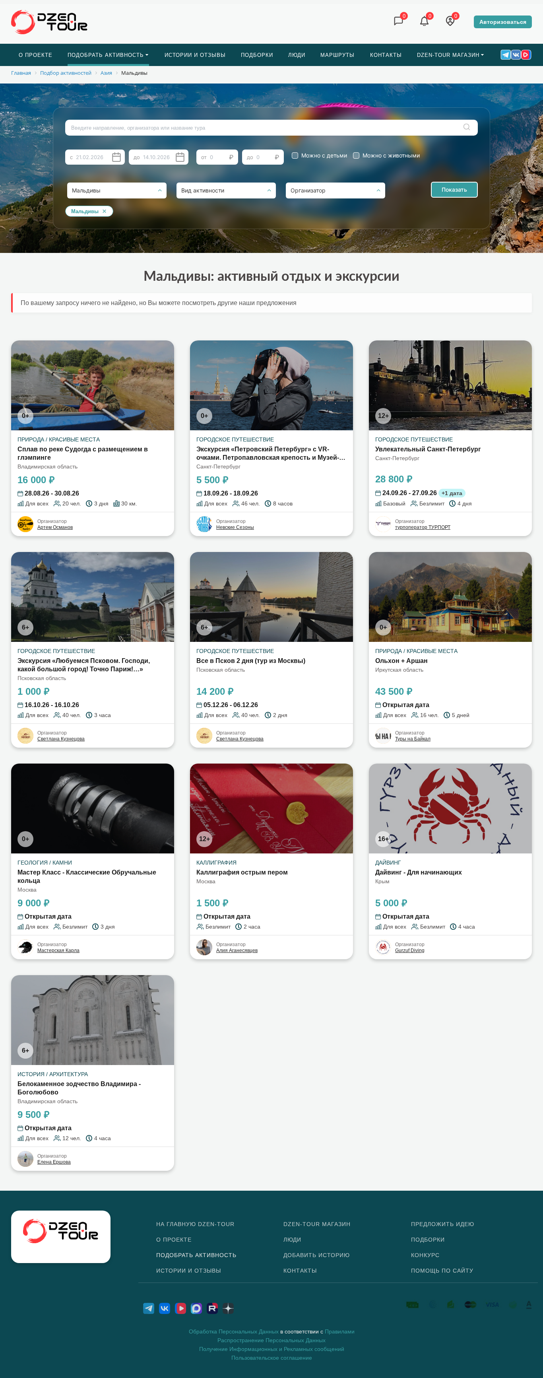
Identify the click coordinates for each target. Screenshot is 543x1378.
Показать (454, 189)
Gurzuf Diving (410, 950)
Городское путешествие (235, 439)
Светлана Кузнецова (61, 739)
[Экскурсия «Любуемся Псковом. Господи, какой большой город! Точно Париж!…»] (92, 597)
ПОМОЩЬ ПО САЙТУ (442, 1270)
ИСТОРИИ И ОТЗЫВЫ (188, 1270)
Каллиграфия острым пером (242, 872)
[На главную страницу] (49, 21)
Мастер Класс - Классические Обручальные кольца (86, 876)
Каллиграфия (216, 862)
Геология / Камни (44, 862)
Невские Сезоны (235, 527)
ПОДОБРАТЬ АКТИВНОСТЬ (196, 1255)
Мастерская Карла (58, 950)
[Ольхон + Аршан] (450, 597)
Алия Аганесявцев (237, 950)
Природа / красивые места (58, 439)
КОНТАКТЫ (300, 1270)
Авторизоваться (502, 22)
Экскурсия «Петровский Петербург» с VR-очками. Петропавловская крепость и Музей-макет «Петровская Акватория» (267, 454)
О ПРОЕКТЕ (174, 1239)
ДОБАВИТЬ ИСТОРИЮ (316, 1255)
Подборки (428, 1239)
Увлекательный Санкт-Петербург (428, 449)
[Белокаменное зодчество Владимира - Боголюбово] (92, 1020)
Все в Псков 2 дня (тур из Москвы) (250, 660)
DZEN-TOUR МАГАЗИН (317, 1224)
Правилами (340, 1331)
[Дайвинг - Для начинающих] (450, 808)
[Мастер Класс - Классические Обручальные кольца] (92, 808)
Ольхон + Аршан (401, 660)
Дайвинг (388, 862)
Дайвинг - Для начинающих (418, 872)
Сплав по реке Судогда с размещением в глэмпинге (82, 453)
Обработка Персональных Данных (234, 1331)
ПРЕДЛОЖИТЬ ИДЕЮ (442, 1224)
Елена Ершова (54, 1162)
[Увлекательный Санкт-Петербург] (450, 385)
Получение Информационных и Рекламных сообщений (271, 1349)
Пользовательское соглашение (271, 1358)
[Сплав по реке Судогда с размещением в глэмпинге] (92, 385)
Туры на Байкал (413, 739)
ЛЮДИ (292, 1239)
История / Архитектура (52, 1074)
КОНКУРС (425, 1255)
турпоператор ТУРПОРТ (422, 527)
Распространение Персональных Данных (271, 1340)
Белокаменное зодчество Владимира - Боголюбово (79, 1088)
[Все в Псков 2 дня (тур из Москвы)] (271, 597)
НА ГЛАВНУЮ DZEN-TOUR (195, 1224)
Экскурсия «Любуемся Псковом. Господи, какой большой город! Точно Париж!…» (83, 664)
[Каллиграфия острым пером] (271, 808)
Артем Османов (55, 527)
